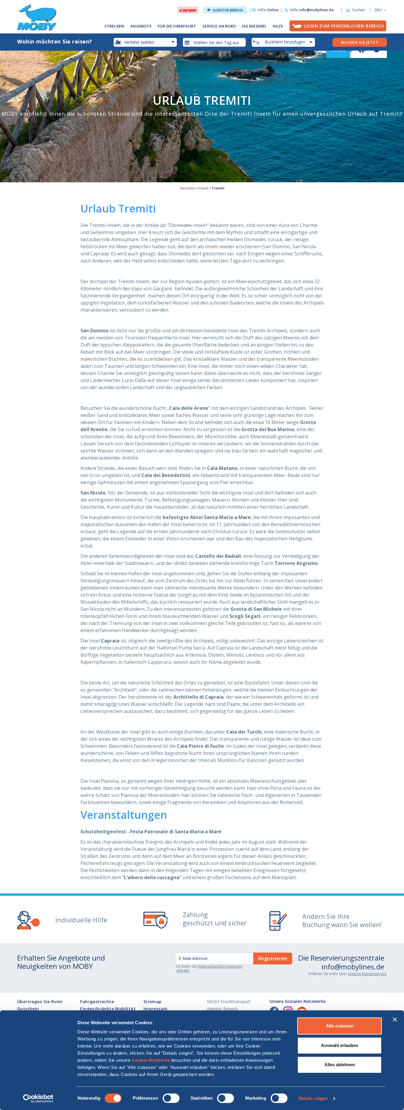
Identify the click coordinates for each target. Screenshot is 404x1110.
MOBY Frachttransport (229, 1001)
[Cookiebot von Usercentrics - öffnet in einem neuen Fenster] (38, 1098)
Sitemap (152, 1001)
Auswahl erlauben (339, 1045)
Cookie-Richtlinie (151, 1060)
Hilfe (268, 9)
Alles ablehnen (339, 1064)
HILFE (278, 26)
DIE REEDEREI (254, 26)
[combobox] (214, 42)
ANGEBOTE (140, 26)
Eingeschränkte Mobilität (108, 1008)
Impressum (155, 1008)
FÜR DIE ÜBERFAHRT (177, 26)
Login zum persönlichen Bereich (344, 26)
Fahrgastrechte (97, 1001)
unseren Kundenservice (367, 973)
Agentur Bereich (228, 10)
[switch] (171, 1098)
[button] (378, 10)
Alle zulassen (339, 1025)
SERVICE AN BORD (219, 26)
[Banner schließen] (395, 1019)
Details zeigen (313, 1098)
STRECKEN (114, 26)
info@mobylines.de (352, 967)
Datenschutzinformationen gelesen (209, 968)
